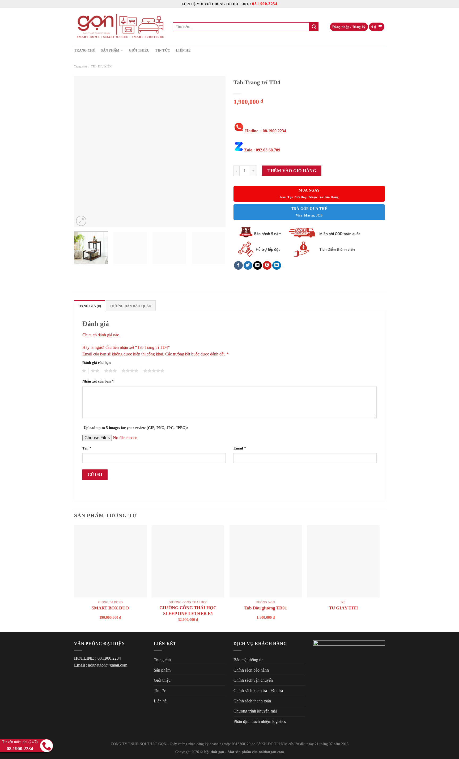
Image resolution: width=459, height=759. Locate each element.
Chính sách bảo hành (251, 670)
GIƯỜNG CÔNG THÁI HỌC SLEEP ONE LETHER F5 (187, 610)
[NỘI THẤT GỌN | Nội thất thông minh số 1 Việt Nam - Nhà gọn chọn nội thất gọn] (119, 26)
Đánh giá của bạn (96, 363)
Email (239, 448)
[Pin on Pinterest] (267, 265)
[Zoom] (81, 221)
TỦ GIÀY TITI (343, 607)
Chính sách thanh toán (252, 701)
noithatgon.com (271, 752)
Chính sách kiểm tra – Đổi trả (258, 690)
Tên (86, 448)
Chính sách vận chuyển (253, 680)
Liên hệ (183, 50)
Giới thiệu (139, 50)
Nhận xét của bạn (98, 381)
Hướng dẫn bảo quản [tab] (130, 306)
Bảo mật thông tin (248, 660)
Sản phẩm (110, 50)
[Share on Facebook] (238, 265)
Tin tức (162, 50)
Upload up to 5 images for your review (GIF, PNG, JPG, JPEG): (136, 428)
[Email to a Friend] (257, 265)
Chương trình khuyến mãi (255, 711)
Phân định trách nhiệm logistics (259, 721)
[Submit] (313, 26)
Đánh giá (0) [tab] (89, 306)
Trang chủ (84, 50)
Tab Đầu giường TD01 (265, 607)
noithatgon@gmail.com (107, 665)
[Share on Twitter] (248, 265)
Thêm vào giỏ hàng (291, 170)
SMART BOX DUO (110, 607)
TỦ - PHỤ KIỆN (101, 66)
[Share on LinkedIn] (276, 265)
